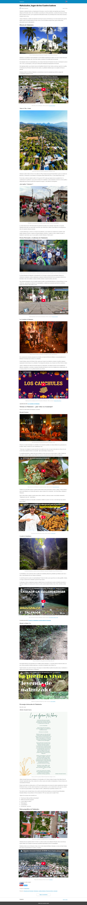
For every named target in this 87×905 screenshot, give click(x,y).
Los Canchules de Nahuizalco (33, 403)
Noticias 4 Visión (55, 316)
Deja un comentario (43, 894)
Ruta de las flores (49, 890)
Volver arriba (65, 899)
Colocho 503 (53, 533)
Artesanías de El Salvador (28, 890)
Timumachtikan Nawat (57, 400)
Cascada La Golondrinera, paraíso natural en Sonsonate (39, 620)
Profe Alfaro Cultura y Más (53, 617)
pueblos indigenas (42, 890)
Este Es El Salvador (56, 486)
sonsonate (55, 890)
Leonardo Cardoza (52, 105)
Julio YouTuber (53, 701)
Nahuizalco (36, 890)
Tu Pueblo (51, 879)
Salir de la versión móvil (43, 903)
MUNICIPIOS (26, 888)
